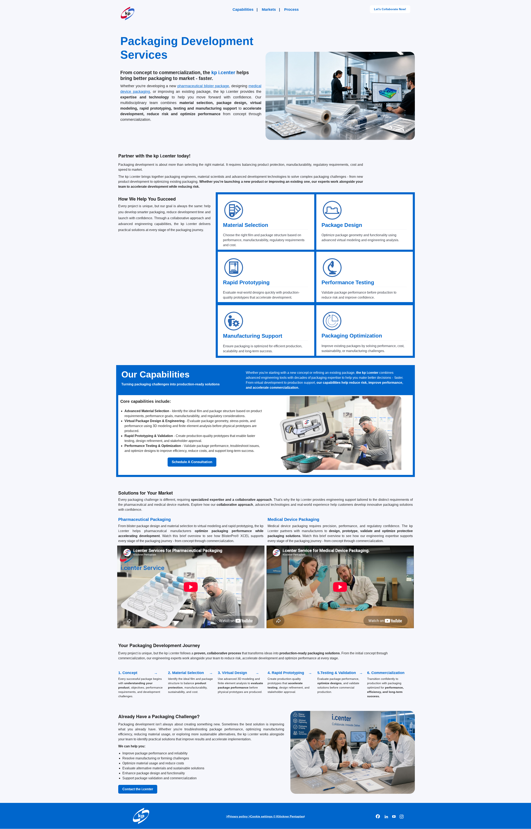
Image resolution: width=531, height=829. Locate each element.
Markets (269, 9)
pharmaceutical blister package (203, 86)
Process (291, 9)
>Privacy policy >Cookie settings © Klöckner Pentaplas (265, 816)
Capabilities (243, 9)
